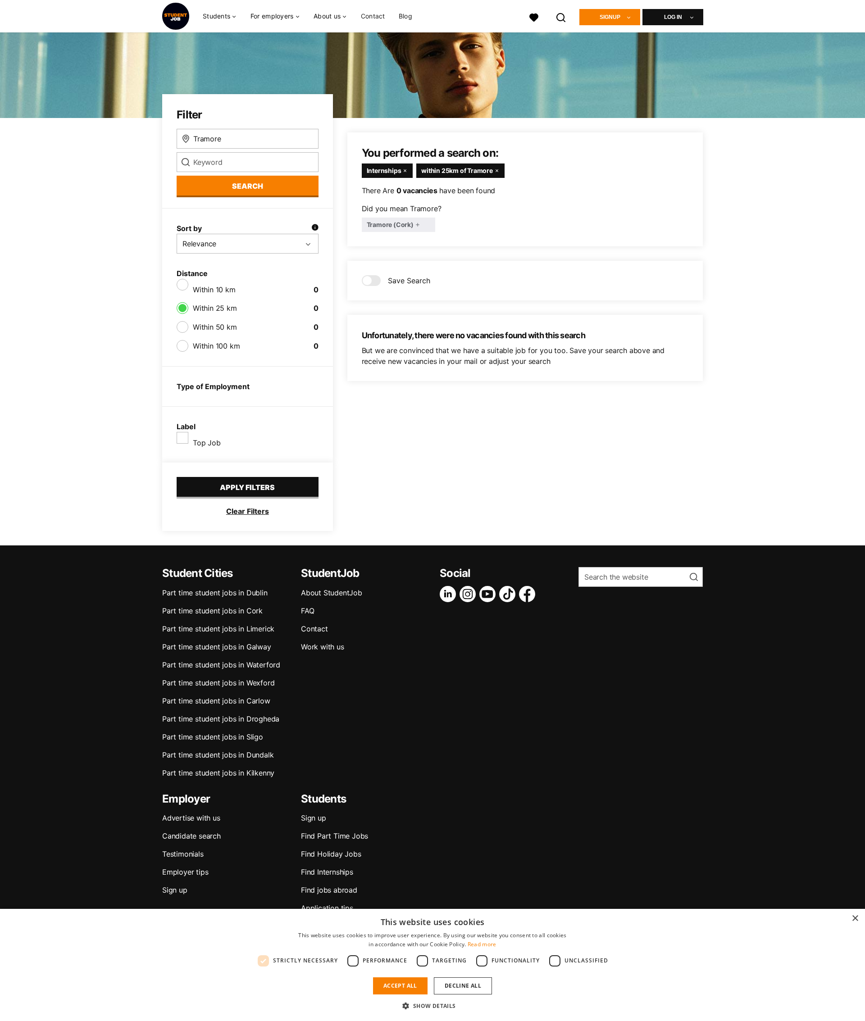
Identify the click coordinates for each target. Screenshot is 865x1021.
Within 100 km (216, 345)
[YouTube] (489, 594)
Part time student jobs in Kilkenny (218, 772)
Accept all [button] (400, 985)
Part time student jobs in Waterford (221, 664)
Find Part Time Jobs (334, 835)
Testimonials (183, 853)
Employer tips (185, 871)
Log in (673, 17)
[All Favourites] (534, 16)
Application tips (327, 907)
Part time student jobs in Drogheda (220, 718)
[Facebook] (529, 594)
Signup (610, 17)
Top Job (207, 442)
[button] (432, 1005)
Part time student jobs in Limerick (218, 628)
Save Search (409, 280)
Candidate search (191, 835)
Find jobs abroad (329, 889)
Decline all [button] (463, 985)
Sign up (174, 889)
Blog (405, 16)
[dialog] (432, 965)
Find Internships (327, 871)
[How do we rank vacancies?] (315, 228)
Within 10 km (214, 289)
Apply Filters (247, 487)
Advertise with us (191, 817)
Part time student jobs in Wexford (218, 682)
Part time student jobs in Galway (216, 646)
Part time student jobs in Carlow (216, 700)
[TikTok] (509, 594)
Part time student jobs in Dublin (215, 592)
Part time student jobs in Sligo (212, 736)
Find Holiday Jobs (331, 853)
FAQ (307, 610)
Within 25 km (215, 308)
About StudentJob (331, 592)
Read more (482, 944)
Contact (373, 16)
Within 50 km (215, 326)
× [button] (854, 918)
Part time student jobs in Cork (212, 610)
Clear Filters (247, 511)
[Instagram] (469, 594)
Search (247, 186)
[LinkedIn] (450, 594)
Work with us (322, 646)
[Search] (561, 16)
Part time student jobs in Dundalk (217, 754)
